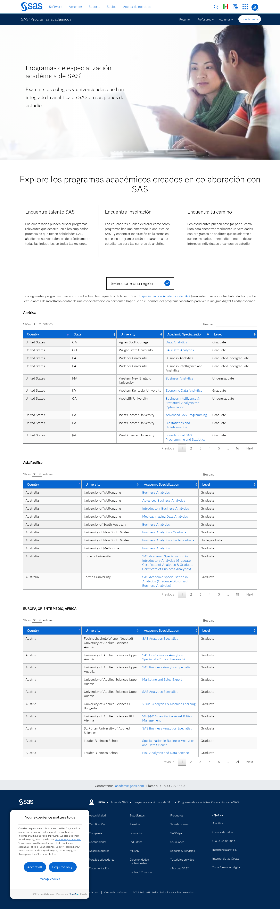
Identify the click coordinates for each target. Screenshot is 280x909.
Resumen (185, 19)
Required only (62, 867)
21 (237, 762)
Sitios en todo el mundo (225, 6)
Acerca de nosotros (137, 7)
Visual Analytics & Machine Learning (169, 704)
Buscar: (208, 324)
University (128, 334)
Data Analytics (176, 342)
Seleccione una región (132, 283)
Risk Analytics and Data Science (165, 753)
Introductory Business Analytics (165, 508)
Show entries (38, 324)
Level (218, 334)
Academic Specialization (185, 334)
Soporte (94, 7)
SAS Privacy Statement (68, 839)
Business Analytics (179, 378)
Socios (111, 7)
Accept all (34, 867)
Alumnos (225, 19)
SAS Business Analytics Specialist (167, 667)
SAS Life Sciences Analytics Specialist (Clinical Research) (163, 657)
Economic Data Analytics (184, 390)
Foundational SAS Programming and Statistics (186, 437)
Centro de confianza (115, 892)
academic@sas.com (129, 786)
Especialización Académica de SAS (164, 296)
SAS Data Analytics (180, 350)
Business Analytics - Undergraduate (168, 540)
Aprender (75, 7)
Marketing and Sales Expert (162, 679)
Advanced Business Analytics (163, 500)
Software (55, 7)
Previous (168, 448)
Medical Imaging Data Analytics (165, 516)
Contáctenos (235, 6)
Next (249, 448)
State (77, 334)
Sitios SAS (245, 6)
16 (237, 448)
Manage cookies (50, 879)
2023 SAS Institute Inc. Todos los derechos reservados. (163, 892)
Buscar (216, 6)
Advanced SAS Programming (186, 415)
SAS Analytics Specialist (160, 638)
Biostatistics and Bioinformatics (178, 425)
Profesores (204, 19)
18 (237, 594)
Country (33, 334)
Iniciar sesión (254, 7)
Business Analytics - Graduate (164, 532)
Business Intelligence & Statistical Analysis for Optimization (183, 403)
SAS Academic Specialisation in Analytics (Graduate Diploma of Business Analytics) (165, 581)
